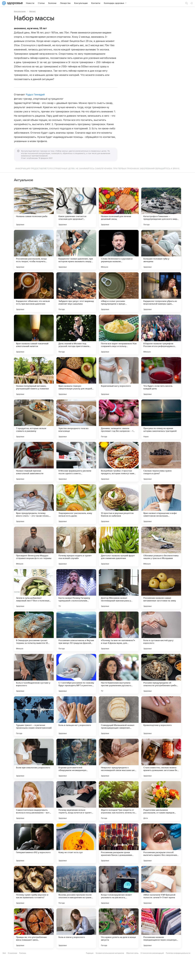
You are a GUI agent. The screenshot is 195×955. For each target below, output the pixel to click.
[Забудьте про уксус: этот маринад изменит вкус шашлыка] (76, 292)
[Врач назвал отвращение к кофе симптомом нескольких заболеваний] (161, 504)
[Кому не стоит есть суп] (76, 843)
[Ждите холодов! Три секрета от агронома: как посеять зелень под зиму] (119, 801)
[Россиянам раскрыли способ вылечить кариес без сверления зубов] (161, 843)
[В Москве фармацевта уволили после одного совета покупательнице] (76, 462)
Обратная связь (132, 953)
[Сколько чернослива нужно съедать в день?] (161, 462)
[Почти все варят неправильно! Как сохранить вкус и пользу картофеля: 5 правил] (119, 334)
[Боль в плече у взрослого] (76, 928)
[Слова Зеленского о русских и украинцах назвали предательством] (119, 250)
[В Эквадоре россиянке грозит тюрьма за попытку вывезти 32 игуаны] (34, 631)
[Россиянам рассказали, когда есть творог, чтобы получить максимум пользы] (34, 250)
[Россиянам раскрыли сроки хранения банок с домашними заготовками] (119, 843)
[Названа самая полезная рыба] (34, 207)
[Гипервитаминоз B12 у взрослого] (34, 843)
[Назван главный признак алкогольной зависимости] (34, 462)
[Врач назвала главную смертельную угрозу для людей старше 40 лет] (76, 377)
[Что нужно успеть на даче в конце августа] (119, 928)
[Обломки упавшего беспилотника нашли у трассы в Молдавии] (161, 546)
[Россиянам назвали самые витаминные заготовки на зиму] (161, 589)
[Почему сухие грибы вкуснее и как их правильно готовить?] (34, 886)
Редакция (90, 953)
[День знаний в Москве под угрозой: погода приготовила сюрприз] (76, 334)
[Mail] (4, 3)
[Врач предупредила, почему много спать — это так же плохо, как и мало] (34, 504)
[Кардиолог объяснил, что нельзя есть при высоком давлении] (34, 292)
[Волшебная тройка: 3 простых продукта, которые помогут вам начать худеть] (119, 462)
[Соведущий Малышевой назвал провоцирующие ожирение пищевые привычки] (119, 716)
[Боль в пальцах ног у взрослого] (76, 716)
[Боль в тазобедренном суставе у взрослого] (34, 674)
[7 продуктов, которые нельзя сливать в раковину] (34, 419)
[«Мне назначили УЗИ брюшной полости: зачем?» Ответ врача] (161, 886)
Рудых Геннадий (35, 94)
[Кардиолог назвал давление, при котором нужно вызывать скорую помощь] (76, 250)
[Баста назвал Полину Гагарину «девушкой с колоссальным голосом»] (76, 589)
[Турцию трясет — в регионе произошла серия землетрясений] (34, 716)
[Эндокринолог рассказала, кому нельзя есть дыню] (76, 504)
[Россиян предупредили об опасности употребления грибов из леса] (161, 674)
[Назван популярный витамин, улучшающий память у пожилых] (34, 377)
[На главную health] (14, 3)
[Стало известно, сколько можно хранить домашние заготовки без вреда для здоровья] (161, 758)
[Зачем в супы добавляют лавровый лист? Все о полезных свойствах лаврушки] (34, 589)
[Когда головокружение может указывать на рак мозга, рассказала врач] (119, 886)
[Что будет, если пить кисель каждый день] (161, 377)
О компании (12, 953)
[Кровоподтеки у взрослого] (161, 716)
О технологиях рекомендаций (152, 953)
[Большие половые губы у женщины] (161, 250)
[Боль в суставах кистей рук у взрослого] (161, 631)
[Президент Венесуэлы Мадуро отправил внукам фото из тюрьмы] (34, 546)
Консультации (20, 11)
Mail (4, 953)
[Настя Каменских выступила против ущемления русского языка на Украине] (119, 674)
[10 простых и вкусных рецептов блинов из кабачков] (119, 504)
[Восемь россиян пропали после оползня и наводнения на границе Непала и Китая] (76, 886)
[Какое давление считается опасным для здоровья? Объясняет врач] (76, 207)
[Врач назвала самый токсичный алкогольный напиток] (34, 334)
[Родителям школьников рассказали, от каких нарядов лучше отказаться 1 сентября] (161, 801)
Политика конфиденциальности (178, 953)
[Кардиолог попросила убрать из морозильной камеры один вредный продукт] (161, 292)
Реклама (22, 953)
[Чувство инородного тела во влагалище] (76, 419)
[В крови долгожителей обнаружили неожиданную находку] (76, 758)
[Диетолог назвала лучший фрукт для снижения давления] (119, 546)
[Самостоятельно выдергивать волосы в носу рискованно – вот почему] (34, 801)
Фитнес (32, 11)
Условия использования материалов (110, 953)
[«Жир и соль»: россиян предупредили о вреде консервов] (119, 292)
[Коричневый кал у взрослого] (119, 377)
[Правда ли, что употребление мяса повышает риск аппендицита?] (34, 928)
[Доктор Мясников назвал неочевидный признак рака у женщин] (119, 589)
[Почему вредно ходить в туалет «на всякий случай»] (76, 546)
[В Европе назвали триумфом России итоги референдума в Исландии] (161, 334)
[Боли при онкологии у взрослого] (34, 758)
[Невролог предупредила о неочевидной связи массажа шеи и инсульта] (119, 758)
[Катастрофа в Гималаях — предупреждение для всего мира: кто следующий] (161, 207)
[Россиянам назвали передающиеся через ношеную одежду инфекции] (161, 928)
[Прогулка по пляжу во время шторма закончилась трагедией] (161, 419)
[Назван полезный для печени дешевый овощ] (119, 207)
